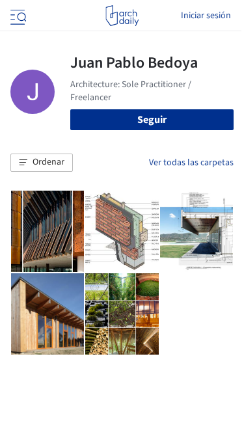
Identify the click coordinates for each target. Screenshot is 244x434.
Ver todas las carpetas (191, 162)
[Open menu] (17, 16)
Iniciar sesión (206, 15)
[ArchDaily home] (122, 15)
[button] (41, 163)
